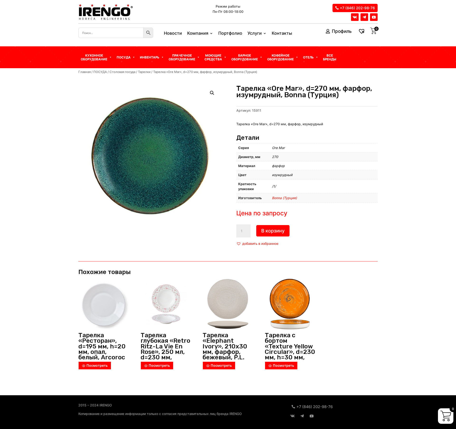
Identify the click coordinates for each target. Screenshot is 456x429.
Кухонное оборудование (94, 57)
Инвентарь (149, 57)
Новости (173, 34)
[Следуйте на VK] (355, 17)
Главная (84, 72)
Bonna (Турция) (284, 198)
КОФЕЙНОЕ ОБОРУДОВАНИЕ (280, 57)
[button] (257, 243)
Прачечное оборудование (182, 57)
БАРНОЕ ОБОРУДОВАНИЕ (244, 57)
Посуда (124, 57)
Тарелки (144, 72)
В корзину (273, 231)
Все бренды (329, 57)
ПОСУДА (100, 72)
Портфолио (230, 34)
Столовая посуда (122, 72)
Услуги (254, 34)
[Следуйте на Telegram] (364, 17)
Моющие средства (213, 57)
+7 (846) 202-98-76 (357, 8)
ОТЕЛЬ (308, 57)
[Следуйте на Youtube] (374, 17)
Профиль (342, 31)
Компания (197, 34)
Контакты (282, 34)
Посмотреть (97, 365)
